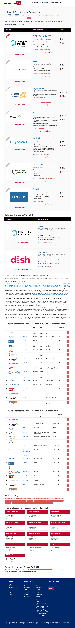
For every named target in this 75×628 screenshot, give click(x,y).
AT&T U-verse (45, 36)
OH (37, 610)
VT (40, 611)
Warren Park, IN (15, 502)
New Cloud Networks (51, 285)
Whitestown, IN (28, 502)
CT (44, 603)
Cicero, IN (13, 498)
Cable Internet (27, 589)
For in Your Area (47, 2)
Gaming (10, 594)
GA (36, 604)
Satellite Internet (27, 584)
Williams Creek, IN (49, 502)
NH (41, 609)
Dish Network (44, 252)
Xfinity (35, 61)
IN (40, 606)
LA (43, 606)
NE (40, 609)
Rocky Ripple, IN (47, 500)
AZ (39, 603)
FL (45, 603)
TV (36, 585)
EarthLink (22, 285)
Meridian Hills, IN (23, 500)
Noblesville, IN (30, 500)
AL (36, 603)
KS (41, 606)
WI (43, 611)
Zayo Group (55, 286)
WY (47, 611)
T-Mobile (38, 589)
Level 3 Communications (44, 286)
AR (37, 603)
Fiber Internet (27, 587)
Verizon (10, 589)
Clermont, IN (18, 498)
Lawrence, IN (8, 500)
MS (43, 607)
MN (40, 607)
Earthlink (38, 596)
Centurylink (26, 592)
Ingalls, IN (57, 498)
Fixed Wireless (39, 598)
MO (42, 607)
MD (47, 606)
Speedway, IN (60, 500)
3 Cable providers (40, 569)
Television (47, 294)
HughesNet (37, 138)
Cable (40, 294)
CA (40, 603)
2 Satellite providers (47, 569)
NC (36, 609)
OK (38, 610)
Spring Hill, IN (8, 502)
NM (44, 609)
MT (45, 607)
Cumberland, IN (33, 498)
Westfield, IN (21, 502)
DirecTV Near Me (27, 596)
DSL (51, 294)
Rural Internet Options (41, 613)
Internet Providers (9, 7)
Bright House (38, 89)
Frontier (37, 592)
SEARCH (50, 588)
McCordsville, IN (15, 500)
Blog (10, 584)
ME (36, 607)
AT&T (10, 592)
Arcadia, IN (8, 498)
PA (41, 610)
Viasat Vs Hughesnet (40, 615)
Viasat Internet (12, 585)
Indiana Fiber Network (28, 286)
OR (39, 610)
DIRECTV (41, 226)
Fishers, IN (39, 498)
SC (42, 610)
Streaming (26, 594)
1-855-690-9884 (59, 2)
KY (42, 606)
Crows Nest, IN (25, 498)
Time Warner (39, 594)
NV (46, 609)
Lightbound (36, 286)
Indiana (15, 7)
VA (38, 611)
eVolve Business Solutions (62, 285)
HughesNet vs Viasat (13, 587)
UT (37, 611)
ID (37, 606)
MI (38, 607)
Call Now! (36, 2)
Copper (61, 294)
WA (41, 611)
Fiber (54, 294)
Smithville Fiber (28, 285)
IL (38, 606)
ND (38, 609)
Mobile (37, 591)
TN (46, 610)
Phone (43, 294)
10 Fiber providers (33, 569)
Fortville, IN (44, 498)
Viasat (35, 112)
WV (45, 611)
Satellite (57, 294)
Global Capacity (8, 286)
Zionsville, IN (42, 502)
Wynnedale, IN (35, 502)
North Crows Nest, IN (38, 500)
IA (36, 606)
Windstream (38, 587)
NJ (43, 609)
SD (44, 610)
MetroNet (37, 189)
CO (42, 603)
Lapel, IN (62, 498)
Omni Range (38, 164)
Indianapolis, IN (51, 498)
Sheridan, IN (53, 500)
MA (45, 606)
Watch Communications (18, 286)
